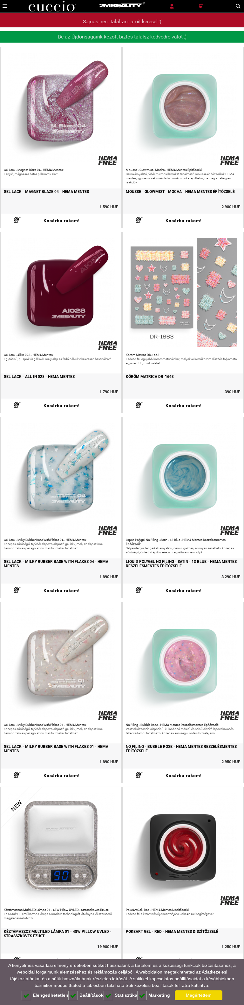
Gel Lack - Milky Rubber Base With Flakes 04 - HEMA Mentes (56, 563)
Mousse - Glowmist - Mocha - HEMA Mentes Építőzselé (180, 191)
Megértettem (199, 995)
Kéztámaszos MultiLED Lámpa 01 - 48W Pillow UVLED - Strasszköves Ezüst (58, 933)
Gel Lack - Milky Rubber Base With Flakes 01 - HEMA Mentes (56, 748)
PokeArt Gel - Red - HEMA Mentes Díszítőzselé (172, 931)
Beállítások (91, 995)
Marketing (159, 995)
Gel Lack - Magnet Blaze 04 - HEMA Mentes (46, 191)
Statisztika (126, 995)
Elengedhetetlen (50, 995)
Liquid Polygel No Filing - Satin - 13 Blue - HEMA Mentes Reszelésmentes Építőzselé (181, 563)
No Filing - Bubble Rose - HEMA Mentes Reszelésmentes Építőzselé (181, 748)
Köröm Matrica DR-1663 (150, 376)
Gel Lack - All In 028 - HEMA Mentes (39, 376)
